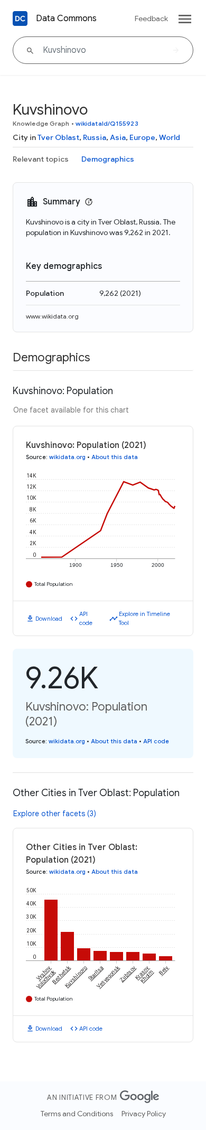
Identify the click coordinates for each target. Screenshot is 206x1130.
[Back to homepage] (20, 18)
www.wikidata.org (52, 316)
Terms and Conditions (77, 1113)
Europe (142, 137)
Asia (118, 137)
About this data (114, 457)
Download (48, 618)
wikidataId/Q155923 (107, 123)
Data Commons (66, 18)
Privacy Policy (143, 1113)
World (169, 137)
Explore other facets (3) (54, 813)
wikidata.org (67, 457)
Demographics (107, 159)
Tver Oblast (58, 137)
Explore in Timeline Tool (144, 618)
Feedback (151, 18)
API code (85, 618)
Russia (94, 137)
